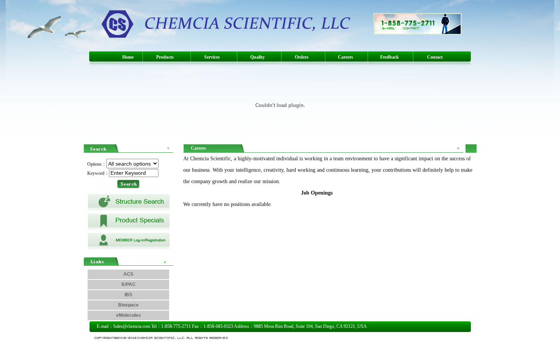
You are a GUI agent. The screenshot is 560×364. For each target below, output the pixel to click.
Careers (345, 57)
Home (128, 57)
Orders (302, 57)
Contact (435, 57)
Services (212, 57)
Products (165, 57)
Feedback (389, 57)
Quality (257, 57)
